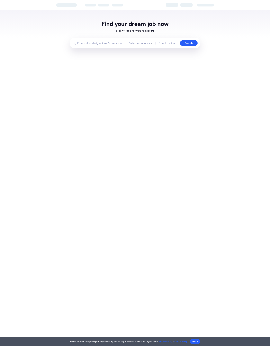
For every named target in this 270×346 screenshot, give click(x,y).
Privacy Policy (165, 341)
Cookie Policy (180, 341)
